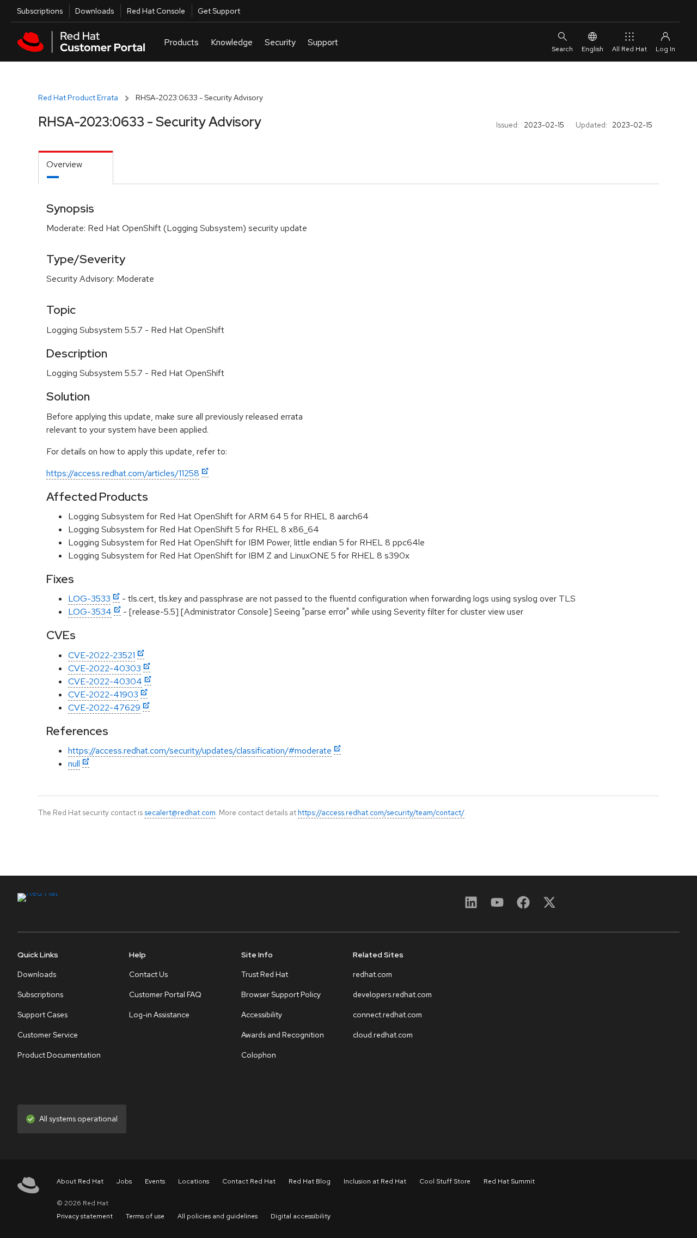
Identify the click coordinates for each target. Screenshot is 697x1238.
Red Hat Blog (310, 1181)
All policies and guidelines (218, 1216)
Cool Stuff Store (444, 1181)
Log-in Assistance (159, 1014)
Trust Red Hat (264, 974)
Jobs (124, 1181)
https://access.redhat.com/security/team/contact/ (381, 812)
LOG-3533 (89, 598)
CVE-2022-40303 (104, 668)
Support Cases (42, 1014)
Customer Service (47, 1035)
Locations (193, 1181)
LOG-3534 (90, 611)
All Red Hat (629, 49)
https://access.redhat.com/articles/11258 (122, 473)
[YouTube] (497, 906)
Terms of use (145, 1216)
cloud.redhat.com (383, 1035)
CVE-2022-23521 (101, 655)
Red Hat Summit (509, 1181)
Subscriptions (40, 11)
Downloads (94, 11)
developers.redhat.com (392, 994)
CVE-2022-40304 (105, 681)
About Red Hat (80, 1181)
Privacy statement (85, 1216)
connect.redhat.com (387, 1014)
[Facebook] (523, 906)
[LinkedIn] (471, 906)
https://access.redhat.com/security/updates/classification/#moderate (200, 750)
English (592, 49)
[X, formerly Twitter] (549, 906)
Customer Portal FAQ (165, 994)
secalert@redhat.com (180, 812)
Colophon (258, 1055)
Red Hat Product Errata (78, 97)
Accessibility (261, 1014)
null (74, 763)
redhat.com (372, 974)
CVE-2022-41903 (103, 694)
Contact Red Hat (249, 1181)
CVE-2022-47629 (104, 707)
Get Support (219, 11)
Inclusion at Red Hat (375, 1181)
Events (155, 1181)
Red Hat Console (156, 11)
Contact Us (148, 974)
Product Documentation (59, 1055)
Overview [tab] (64, 164)
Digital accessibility (301, 1216)
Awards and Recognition (282, 1035)
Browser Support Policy (281, 994)
